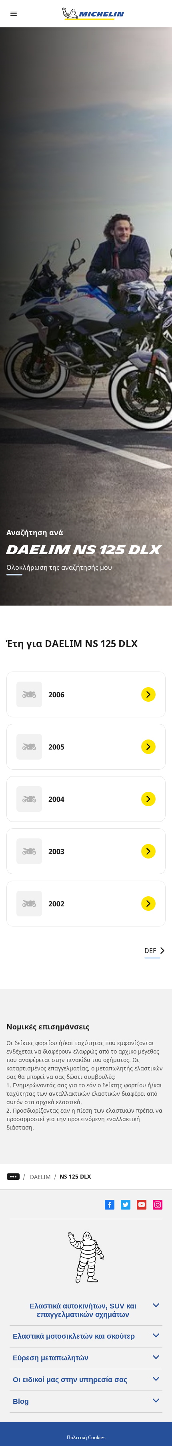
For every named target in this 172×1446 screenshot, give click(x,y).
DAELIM (40, 1177)
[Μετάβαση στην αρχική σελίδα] (93, 13)
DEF (150, 950)
